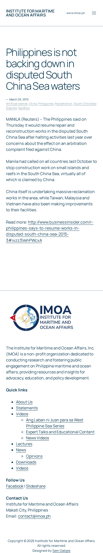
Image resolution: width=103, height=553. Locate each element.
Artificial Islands (17, 103)
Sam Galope (61, 550)
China (33, 103)
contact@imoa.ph (34, 516)
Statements (27, 408)
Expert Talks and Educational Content (60, 432)
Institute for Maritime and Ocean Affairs (30, 13)
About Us (24, 402)
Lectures (24, 444)
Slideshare (36, 486)
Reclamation (63, 103)
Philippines (46, 103)
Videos (22, 414)
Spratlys (24, 108)
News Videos (37, 438)
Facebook (15, 486)
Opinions (34, 456)
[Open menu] (94, 13)
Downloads (26, 462)
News (21, 450)
